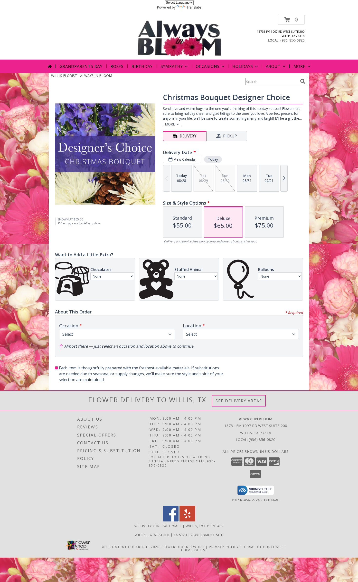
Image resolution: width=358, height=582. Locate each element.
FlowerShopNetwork (182, 547)
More (299, 66)
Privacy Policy (224, 547)
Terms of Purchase (263, 547)
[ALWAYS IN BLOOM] (179, 37)
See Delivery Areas (239, 401)
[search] (303, 81)
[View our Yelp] (187, 520)
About (273, 66)
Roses (117, 66)
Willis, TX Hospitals (205, 526)
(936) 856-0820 (292, 40)
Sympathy (172, 66)
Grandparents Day (81, 66)
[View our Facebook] (171, 520)
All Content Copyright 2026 (131, 547)
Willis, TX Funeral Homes (158, 526)
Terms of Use (194, 550)
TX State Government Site (198, 534)
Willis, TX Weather (152, 534)
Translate (193, 7)
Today (213, 159)
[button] (291, 19)
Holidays (242, 66)
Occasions (207, 66)
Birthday (142, 66)
